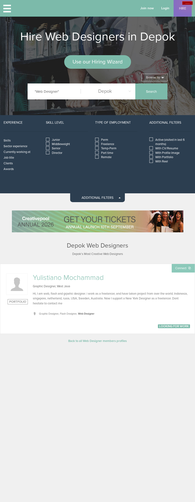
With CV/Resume (166, 148)
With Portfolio (164, 157)
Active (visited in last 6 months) (170, 142)
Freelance (107, 144)
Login (165, 8)
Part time (107, 153)
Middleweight (61, 144)
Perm (104, 140)
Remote (106, 157)
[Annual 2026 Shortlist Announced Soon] (97, 221)
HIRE (182, 8)
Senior (56, 148)
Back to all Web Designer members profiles (97, 341)
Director (57, 153)
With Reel (161, 161)
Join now (147, 8)
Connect (180, 268)
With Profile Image (167, 153)
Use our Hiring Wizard (98, 62)
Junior (56, 140)
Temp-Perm (109, 148)
